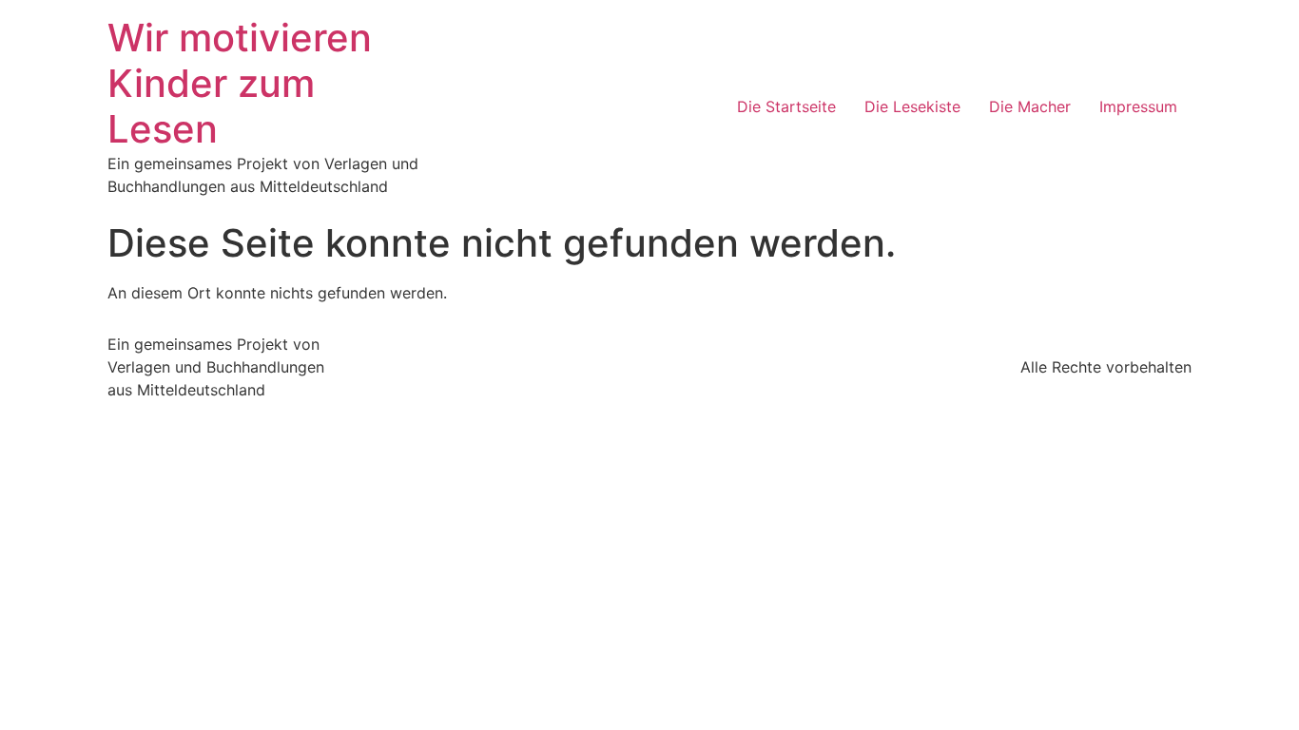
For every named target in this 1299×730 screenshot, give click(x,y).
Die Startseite (786, 106)
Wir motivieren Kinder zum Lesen (239, 83)
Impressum (1138, 106)
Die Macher (1030, 106)
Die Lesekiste (912, 106)
